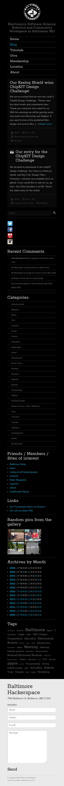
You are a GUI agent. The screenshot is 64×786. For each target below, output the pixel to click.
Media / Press (16, 363)
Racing (45, 663)
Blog (13, 45)
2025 (12, 572)
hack (28, 643)
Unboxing (15, 428)
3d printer (11, 631)
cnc (28, 634)
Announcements (20, 136)
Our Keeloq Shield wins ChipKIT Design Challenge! (31, 86)
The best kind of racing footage (31, 278)
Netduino (14, 379)
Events (14, 331)
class (21, 634)
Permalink (18, 140)
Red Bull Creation (18, 401)
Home (14, 39)
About (14, 72)
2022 (12, 583)
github (21, 643)
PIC (45, 659)
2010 (12, 611)
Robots (49, 668)
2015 (12, 595)
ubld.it (13, 487)
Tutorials (16, 50)
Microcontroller (42, 651)
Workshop (43, 671)
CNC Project (40, 634)
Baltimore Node (18, 464)
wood (33, 672)
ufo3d (13, 278)
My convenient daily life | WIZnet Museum (27, 284)
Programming (16, 390)
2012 (12, 603)
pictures (52, 659)
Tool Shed (15, 417)
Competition (14, 638)
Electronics (45, 638)
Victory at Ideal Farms (40, 267)
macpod (14, 476)
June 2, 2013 (31, 199)
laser (19, 647)
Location (16, 67)
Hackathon (15, 342)
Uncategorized (17, 433)
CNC (13, 320)
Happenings (16, 347)
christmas (11, 634)
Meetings (15, 369)
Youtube (20, 235)
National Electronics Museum (24, 655)
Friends (14, 336)
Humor (14, 352)
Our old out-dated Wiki (21, 510)
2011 (12, 607)
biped (49, 630)
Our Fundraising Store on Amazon (27, 506)
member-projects (15, 651)
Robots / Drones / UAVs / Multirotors (25, 406)
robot (26, 668)
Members (15, 374)
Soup (36, 136)
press (22, 664)
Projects (24, 203)
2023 (12, 579)
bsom (12, 468)
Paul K (16, 132)
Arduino (20, 630)
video (27, 672)
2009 (12, 614)
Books (13, 315)
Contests (30, 136)
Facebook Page (26, 229)
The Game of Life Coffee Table (44, 273)
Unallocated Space (19, 491)
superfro (14, 483)
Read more (45, 124)
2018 (12, 587)
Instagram (22, 242)
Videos (30, 203)
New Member (12, 659)
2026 (12, 568)
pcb (39, 659)
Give (13, 56)
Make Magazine (18, 480)
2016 (12, 591)
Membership (19, 61)
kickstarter (11, 647)
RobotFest (36, 667)
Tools (10, 672)
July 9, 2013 (30, 132)
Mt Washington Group (20, 267)
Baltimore (15, 310)
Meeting (31, 647)
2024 (12, 575)
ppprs (12, 663)
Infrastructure (16, 358)
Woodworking (16, 444)
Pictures (14, 385)
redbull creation (14, 668)
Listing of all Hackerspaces (23, 472)
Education (30, 638)
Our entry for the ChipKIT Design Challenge (31, 156)
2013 (12, 599)
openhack (32, 659)
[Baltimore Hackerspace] (32, 11)
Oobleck (22, 659)
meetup (44, 647)
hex (33, 643)
